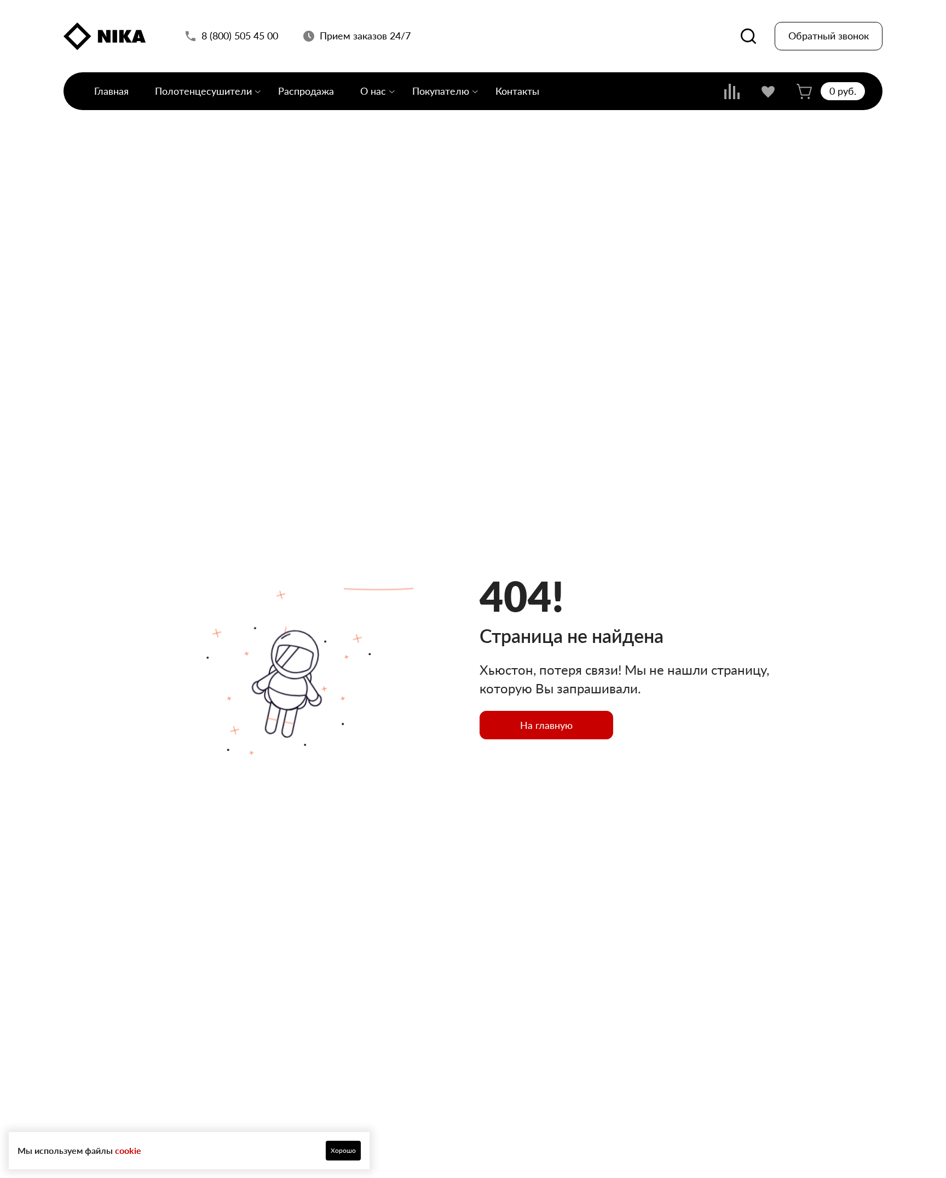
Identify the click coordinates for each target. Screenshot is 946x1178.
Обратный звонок (828, 36)
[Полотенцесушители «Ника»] (105, 36)
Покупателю (440, 91)
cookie (128, 1150)
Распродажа (306, 91)
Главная (111, 91)
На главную (546, 725)
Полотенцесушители (203, 91)
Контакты (517, 91)
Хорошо (343, 1150)
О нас (373, 91)
